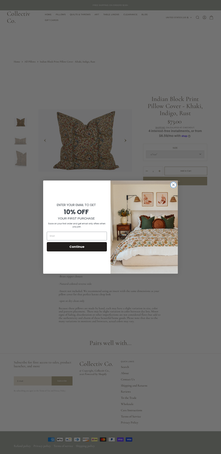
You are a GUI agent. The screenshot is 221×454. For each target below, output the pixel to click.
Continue (76, 247)
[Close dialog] (173, 185)
